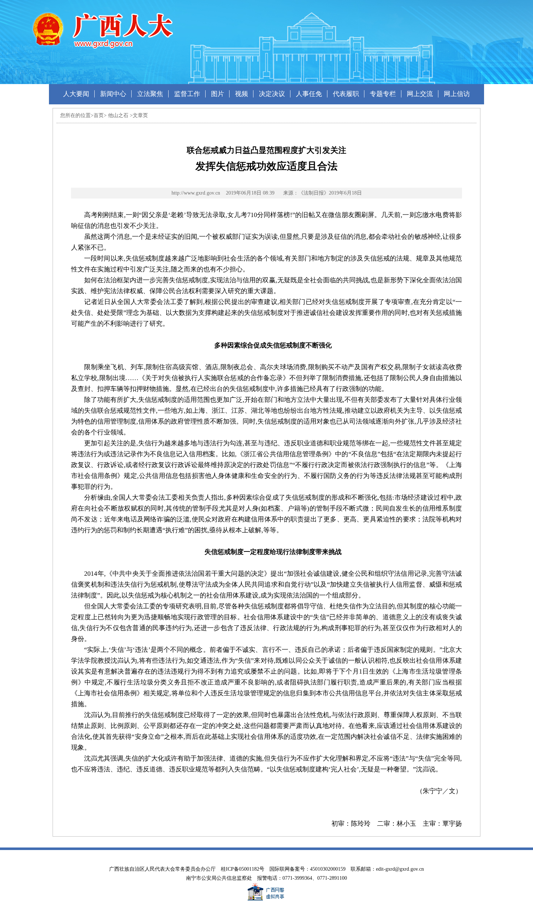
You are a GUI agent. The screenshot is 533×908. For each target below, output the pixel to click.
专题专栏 (383, 93)
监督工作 (187, 93)
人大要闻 (76, 93)
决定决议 (272, 93)
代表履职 (346, 93)
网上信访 (457, 93)
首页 (99, 115)
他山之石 (118, 115)
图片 (217, 93)
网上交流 (420, 93)
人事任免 (309, 93)
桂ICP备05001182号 (242, 869)
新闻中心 (113, 93)
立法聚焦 (150, 93)
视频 (241, 93)
